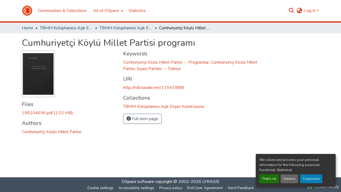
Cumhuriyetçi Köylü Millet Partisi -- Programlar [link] (166, 62)
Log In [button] (310, 11)
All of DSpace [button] (106, 11)
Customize (311, 178)
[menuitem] (107, 10)
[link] (69, 113)
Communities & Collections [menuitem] (62, 11)
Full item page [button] (144, 119)
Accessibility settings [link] (136, 187)
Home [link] (27, 28)
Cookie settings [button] (100, 187)
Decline (289, 178)
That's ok (269, 178)
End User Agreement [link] (205, 187)
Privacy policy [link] (170, 187)
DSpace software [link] (138, 182)
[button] (27, 10)
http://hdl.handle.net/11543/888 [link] (153, 88)
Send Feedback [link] (241, 187)
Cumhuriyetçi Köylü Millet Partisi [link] (51, 132)
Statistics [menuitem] (137, 11)
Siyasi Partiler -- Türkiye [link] (159, 69)
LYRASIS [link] (210, 182)
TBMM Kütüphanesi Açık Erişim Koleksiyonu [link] (66, 28)
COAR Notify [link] (326, 187)
